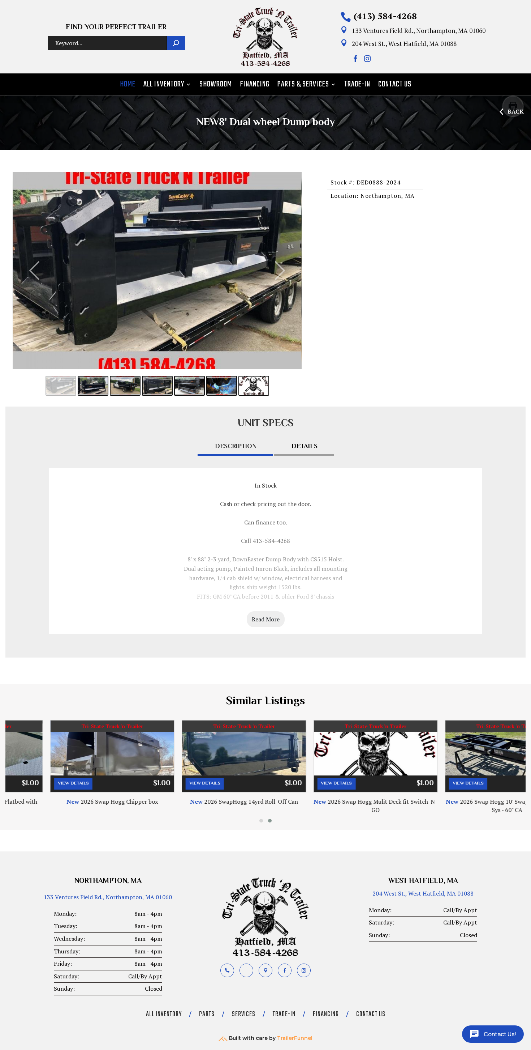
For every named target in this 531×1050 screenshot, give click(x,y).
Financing (254, 86)
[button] (261, 820)
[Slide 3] (125, 386)
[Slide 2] (93, 386)
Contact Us (394, 86)
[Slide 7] (253, 386)
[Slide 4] (157, 386)
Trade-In (357, 86)
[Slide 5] (189, 386)
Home (127, 86)
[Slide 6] (221, 386)
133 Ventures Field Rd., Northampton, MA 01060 (108, 897)
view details (28, 783)
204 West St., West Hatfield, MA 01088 (423, 893)
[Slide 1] (61, 386)
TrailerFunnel (294, 1038)
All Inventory (163, 86)
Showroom (215, 86)
